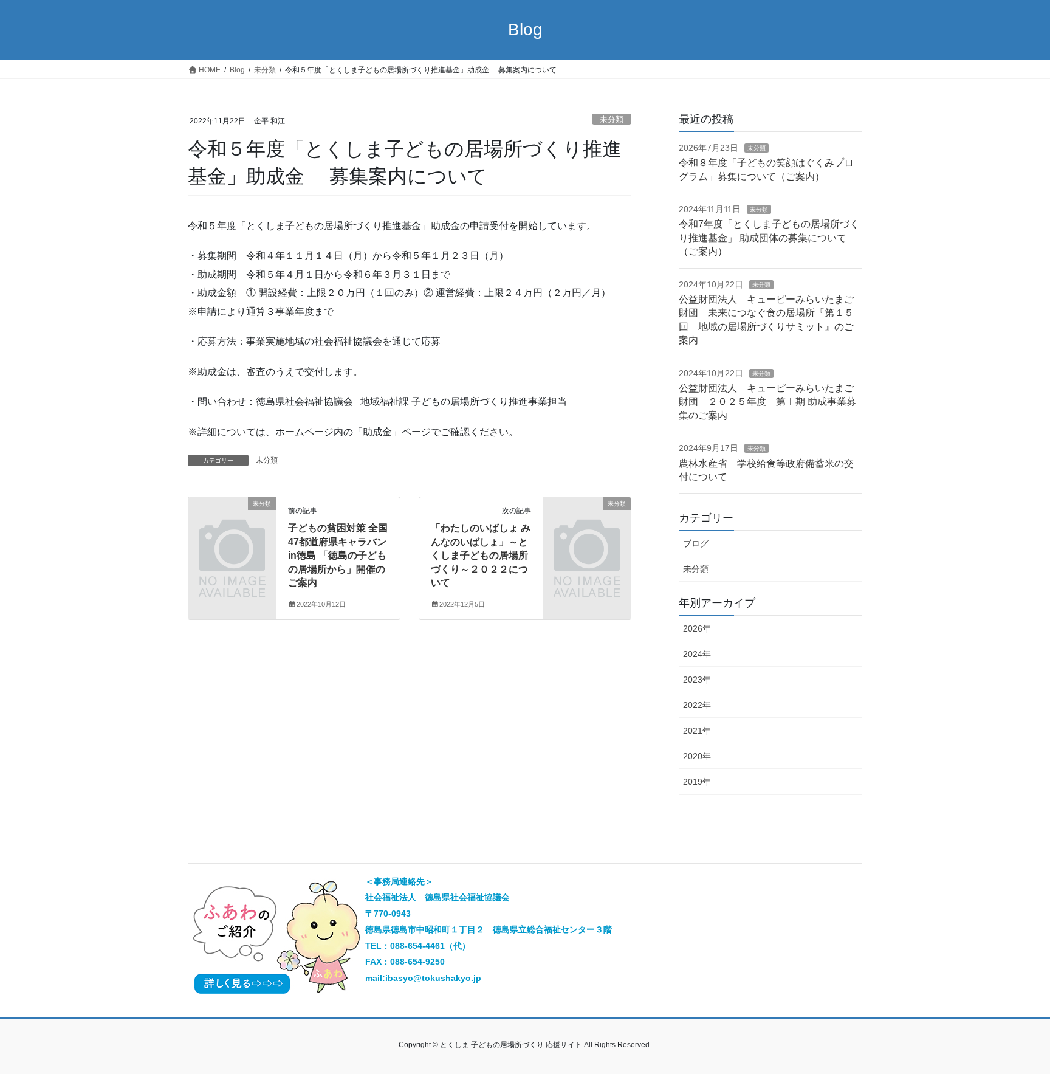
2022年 (697, 705)
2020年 (697, 756)
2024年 (697, 654)
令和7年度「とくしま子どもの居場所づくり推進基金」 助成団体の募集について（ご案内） (769, 237)
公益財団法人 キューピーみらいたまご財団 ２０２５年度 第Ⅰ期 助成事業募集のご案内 (767, 402)
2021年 (697, 730)
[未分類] (232, 523)
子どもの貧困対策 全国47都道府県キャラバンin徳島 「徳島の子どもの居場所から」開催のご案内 (338, 555)
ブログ (696, 543)
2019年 (697, 782)
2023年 (697, 679)
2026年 (697, 628)
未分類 (611, 119)
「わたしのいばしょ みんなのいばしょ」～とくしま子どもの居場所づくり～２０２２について (480, 555)
